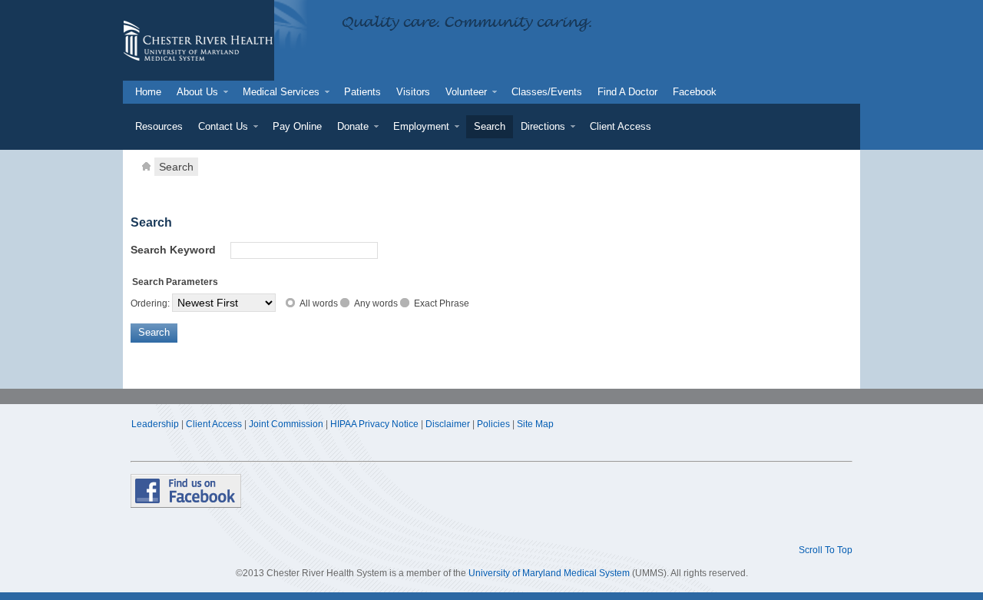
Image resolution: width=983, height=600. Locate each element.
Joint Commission (286, 424)
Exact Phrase (441, 303)
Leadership (155, 424)
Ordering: (150, 303)
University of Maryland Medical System (549, 573)
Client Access (214, 424)
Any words (376, 303)
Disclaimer (447, 424)
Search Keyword (173, 250)
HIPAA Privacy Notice (374, 424)
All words (319, 303)
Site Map (535, 424)
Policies (493, 424)
